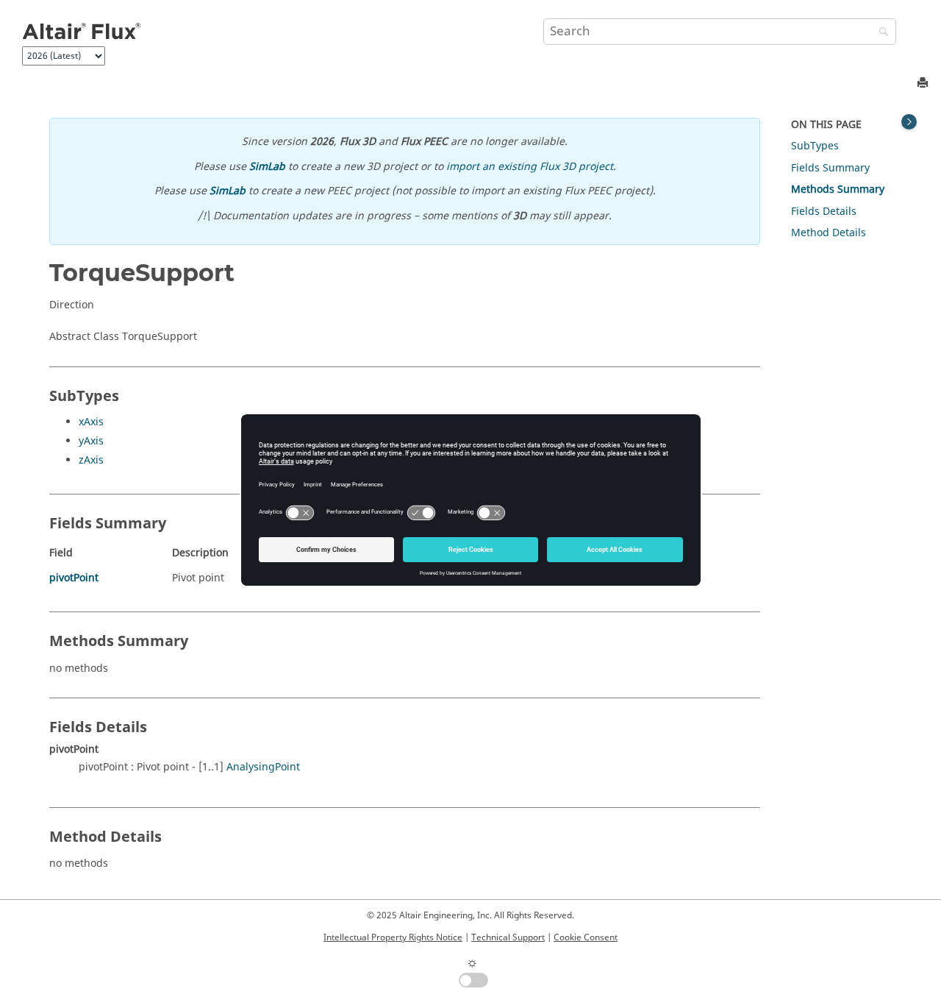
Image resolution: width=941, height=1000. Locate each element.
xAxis (91, 422)
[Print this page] (924, 83)
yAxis (91, 441)
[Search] (880, 32)
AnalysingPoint (263, 767)
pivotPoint (74, 578)
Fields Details (823, 211)
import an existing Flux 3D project (529, 166)
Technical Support (508, 937)
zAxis (91, 460)
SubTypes (815, 146)
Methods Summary (837, 189)
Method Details (828, 233)
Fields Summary (830, 168)
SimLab (267, 166)
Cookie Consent (586, 937)
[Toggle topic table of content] (909, 122)
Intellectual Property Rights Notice (392, 937)
